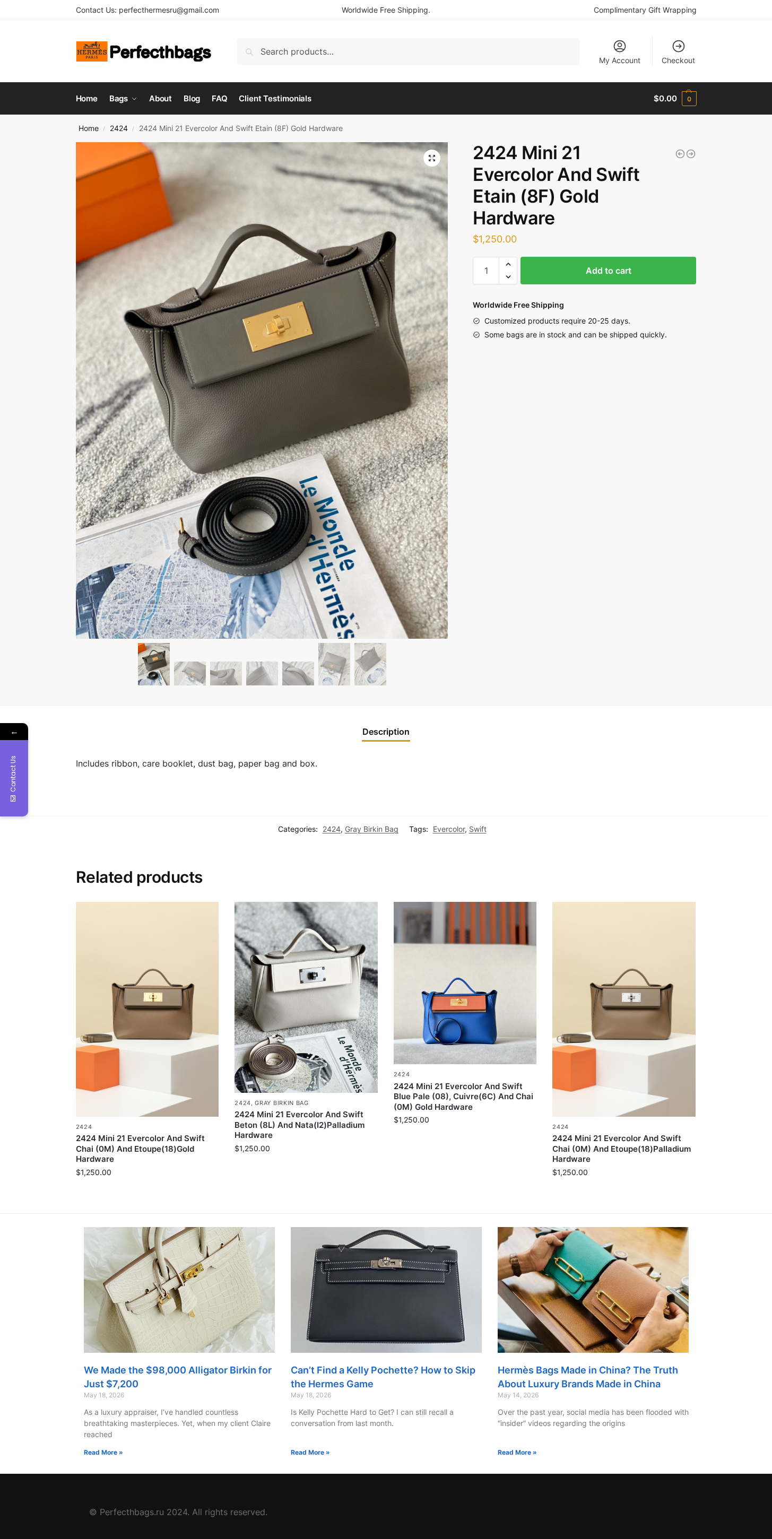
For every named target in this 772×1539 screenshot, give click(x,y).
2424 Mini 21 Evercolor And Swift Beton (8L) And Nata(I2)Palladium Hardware (300, 1124)
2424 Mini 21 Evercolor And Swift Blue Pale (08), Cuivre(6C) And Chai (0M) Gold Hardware (463, 1096)
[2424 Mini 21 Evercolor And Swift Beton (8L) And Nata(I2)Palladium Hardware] (306, 997)
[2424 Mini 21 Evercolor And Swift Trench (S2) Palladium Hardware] (691, 154)
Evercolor (449, 828)
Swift (478, 828)
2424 (119, 128)
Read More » (103, 1452)
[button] (508, 264)
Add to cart (608, 270)
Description (386, 731)
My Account (619, 60)
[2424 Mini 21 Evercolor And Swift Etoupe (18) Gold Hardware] (680, 154)
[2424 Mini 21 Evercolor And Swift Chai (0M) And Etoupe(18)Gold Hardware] (147, 1009)
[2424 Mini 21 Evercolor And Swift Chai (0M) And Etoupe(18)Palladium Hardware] (624, 1009)
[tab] (386, 731)
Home (89, 128)
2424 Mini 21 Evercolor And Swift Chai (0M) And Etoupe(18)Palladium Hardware (621, 1148)
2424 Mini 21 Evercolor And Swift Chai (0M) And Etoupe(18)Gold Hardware (140, 1148)
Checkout (678, 60)
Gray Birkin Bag (371, 828)
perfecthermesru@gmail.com (169, 9)
